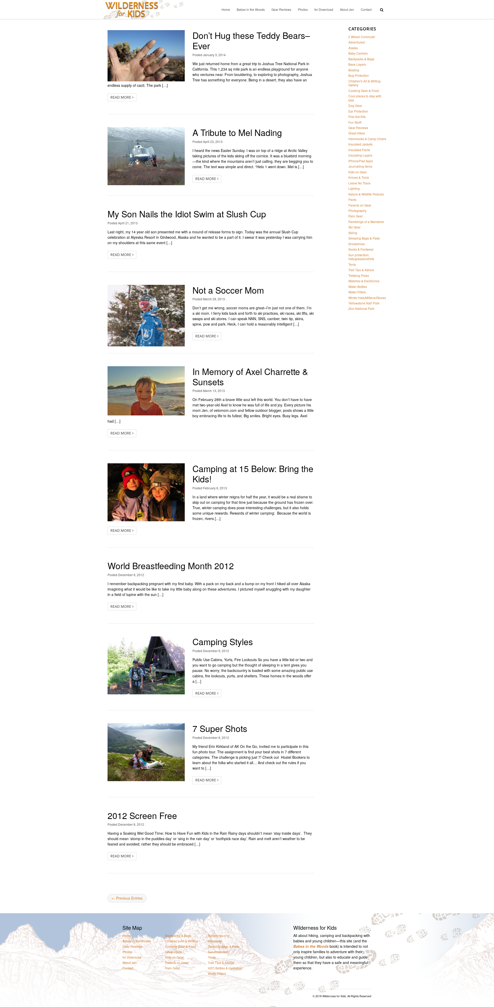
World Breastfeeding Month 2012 (171, 565)
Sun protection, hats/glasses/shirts (361, 257)
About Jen (347, 9)
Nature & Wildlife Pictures (366, 194)
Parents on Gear (359, 205)
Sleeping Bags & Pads (364, 238)
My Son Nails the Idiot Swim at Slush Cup (187, 213)
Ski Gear (354, 227)
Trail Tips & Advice (361, 270)
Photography (357, 210)
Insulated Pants (359, 150)
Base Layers (357, 64)
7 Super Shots (219, 728)
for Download (323, 9)
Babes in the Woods (251, 9)
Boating (353, 70)
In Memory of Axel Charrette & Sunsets (250, 376)
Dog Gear (355, 105)
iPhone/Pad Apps (360, 161)
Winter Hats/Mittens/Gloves (367, 297)
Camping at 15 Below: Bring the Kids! (252, 473)
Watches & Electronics (364, 281)
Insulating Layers (360, 155)
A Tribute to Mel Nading (237, 132)
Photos (303, 9)
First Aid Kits (357, 116)
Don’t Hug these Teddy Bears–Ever (251, 40)
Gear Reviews (281, 9)
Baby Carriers (358, 53)
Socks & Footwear (361, 249)
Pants (352, 199)
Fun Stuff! (354, 122)
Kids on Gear (357, 172)
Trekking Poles (358, 275)
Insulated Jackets (360, 144)
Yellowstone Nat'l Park (364, 303)
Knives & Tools (358, 177)
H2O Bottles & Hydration (225, 968)
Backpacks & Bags (361, 59)
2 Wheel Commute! (361, 37)
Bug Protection (358, 75)
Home (226, 9)
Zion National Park (361, 308)
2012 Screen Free (142, 815)
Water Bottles (357, 286)
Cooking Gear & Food (363, 90)
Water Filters (357, 292)
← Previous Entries (127, 898)
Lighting (354, 188)
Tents (352, 264)
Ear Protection (358, 111)
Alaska (353, 48)
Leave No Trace (359, 183)
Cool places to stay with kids (364, 98)
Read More (121, 97)
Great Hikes (356, 133)
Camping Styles (222, 641)
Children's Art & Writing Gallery (364, 83)
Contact (366, 9)
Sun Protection (218, 952)
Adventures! (356, 42)
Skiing (352, 233)
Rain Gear (355, 216)
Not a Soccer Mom (228, 290)
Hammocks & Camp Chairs (367, 138)
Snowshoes (356, 244)
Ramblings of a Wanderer (366, 221)
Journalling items (360, 166)
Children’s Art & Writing (181, 941)
